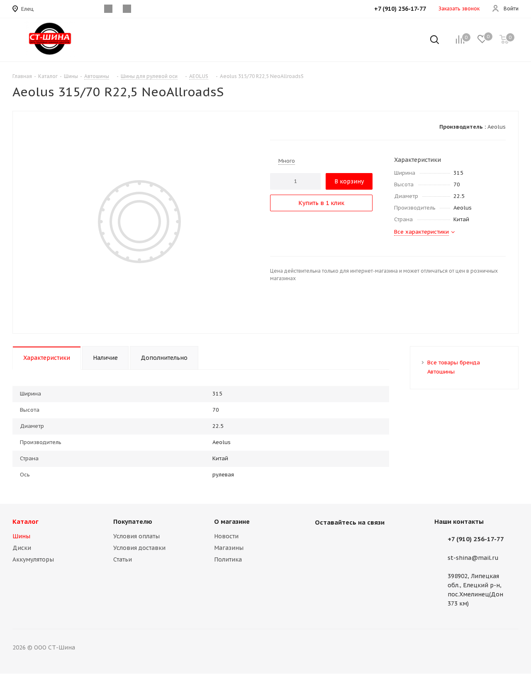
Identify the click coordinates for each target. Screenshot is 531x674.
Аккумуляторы (33, 559)
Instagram (344, 541)
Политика (228, 559)
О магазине (232, 521)
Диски (21, 548)
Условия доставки (139, 548)
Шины (21, 536)
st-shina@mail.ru (473, 558)
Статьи (122, 559)
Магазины (229, 548)
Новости (226, 536)
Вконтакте (323, 541)
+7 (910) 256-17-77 (476, 539)
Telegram (364, 541)
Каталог (25, 521)
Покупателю (132, 521)
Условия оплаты (136, 536)
